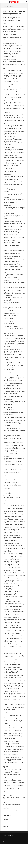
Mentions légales (7, 841)
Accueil (12, 5)
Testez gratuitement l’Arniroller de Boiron (11, 804)
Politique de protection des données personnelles (14, 838)
